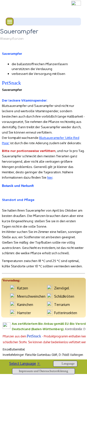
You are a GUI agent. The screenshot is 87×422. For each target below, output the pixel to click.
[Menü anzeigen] (10, 21)
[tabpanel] (43, 60)
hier (49, 177)
